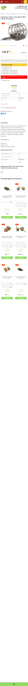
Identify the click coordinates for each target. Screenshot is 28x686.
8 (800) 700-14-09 (22, 6)
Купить (14, 60)
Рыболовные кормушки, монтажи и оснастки (15, 13)
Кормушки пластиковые (11, 107)
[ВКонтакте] (1, 113)
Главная (2, 13)
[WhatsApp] (5, 113)
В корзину (7, 217)
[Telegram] (3, 113)
